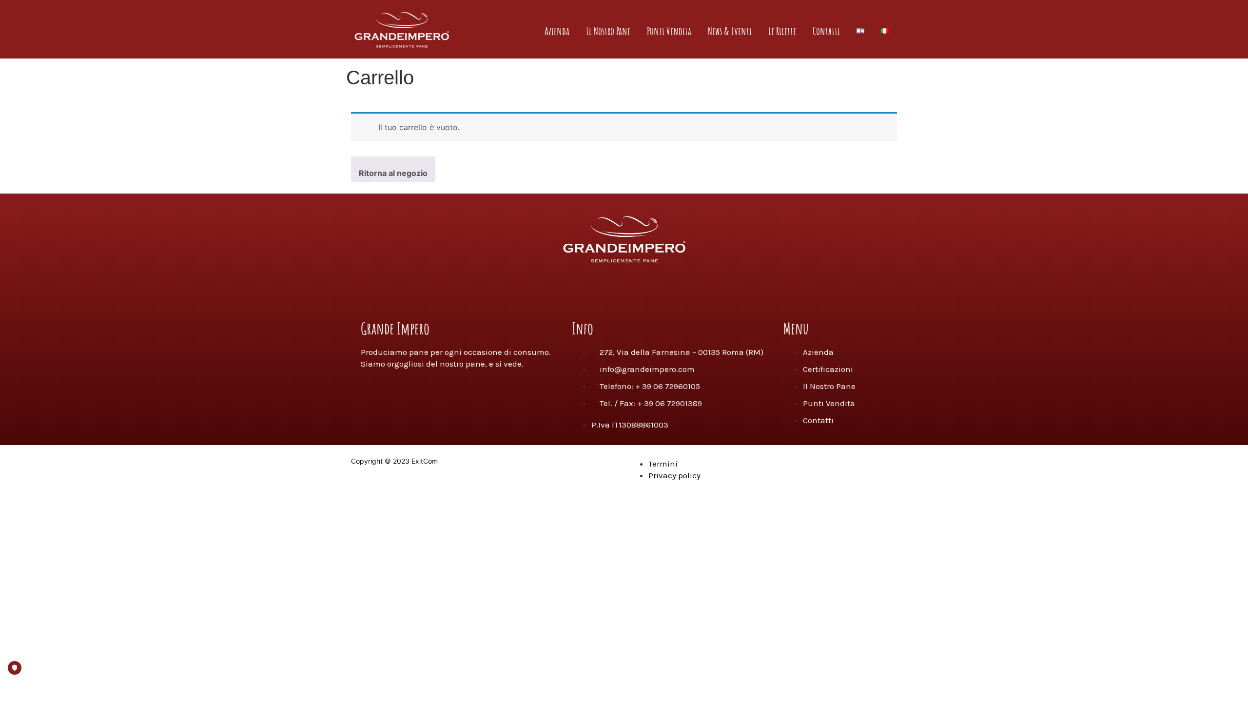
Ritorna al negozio (393, 173)
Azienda (557, 31)
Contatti (826, 31)
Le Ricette (782, 31)
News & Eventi (730, 31)
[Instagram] (609, 290)
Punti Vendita (669, 31)
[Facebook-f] (580, 290)
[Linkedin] (668, 290)
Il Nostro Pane (608, 31)
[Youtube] (638, 290)
